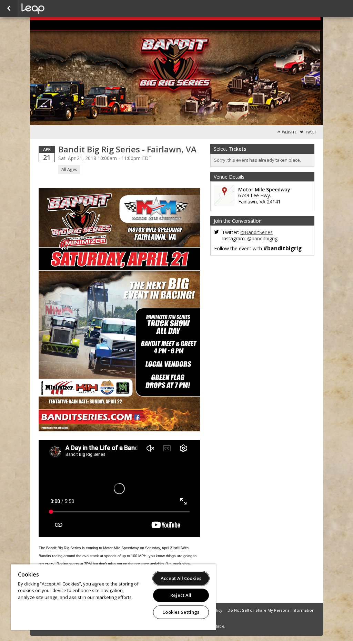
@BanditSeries (256, 232)
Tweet (310, 132)
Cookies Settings (180, 612)
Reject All (180, 595)
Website (289, 132)
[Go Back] (9, 8)
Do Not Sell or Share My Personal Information (271, 610)
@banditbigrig (262, 238)
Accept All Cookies (181, 578)
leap (55, 8)
